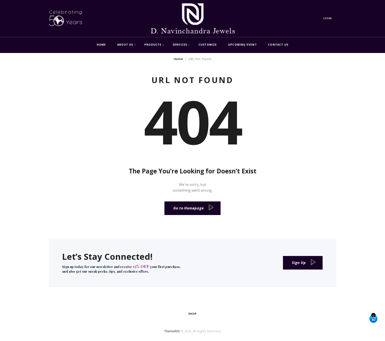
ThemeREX (172, 331)
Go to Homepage (188, 208)
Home (178, 59)
